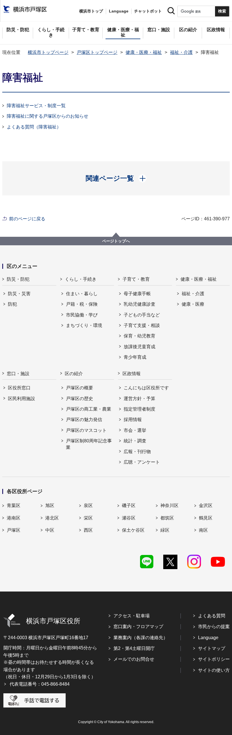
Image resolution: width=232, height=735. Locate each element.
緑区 (164, 530)
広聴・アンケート (142, 462)
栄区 (88, 518)
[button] (116, 178)
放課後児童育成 (139, 346)
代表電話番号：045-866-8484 (40, 684)
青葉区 (13, 505)
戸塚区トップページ (97, 52)
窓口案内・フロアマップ (138, 626)
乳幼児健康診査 (139, 304)
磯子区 (129, 505)
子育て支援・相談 (142, 325)
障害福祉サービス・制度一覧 (36, 105)
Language (208, 637)
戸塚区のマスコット (86, 430)
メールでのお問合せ (133, 659)
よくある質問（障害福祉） (34, 126)
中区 (49, 530)
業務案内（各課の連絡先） (140, 637)
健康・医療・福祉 (144, 52)
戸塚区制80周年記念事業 (89, 443)
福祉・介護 (181, 52)
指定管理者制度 (139, 409)
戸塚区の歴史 (79, 398)
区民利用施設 (21, 398)
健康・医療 (193, 304)
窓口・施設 (18, 373)
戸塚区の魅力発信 (84, 419)
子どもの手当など (142, 314)
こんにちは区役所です (146, 387)
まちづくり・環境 (84, 325)
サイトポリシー (214, 659)
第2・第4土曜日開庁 (134, 648)
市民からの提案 (214, 626)
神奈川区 (169, 505)
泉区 (88, 505)
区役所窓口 (19, 387)
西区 (88, 530)
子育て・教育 (136, 279)
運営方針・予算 (139, 398)
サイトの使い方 (214, 670)
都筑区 (167, 518)
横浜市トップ (91, 11)
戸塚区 (13, 530)
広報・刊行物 (137, 451)
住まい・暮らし (82, 293)
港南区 (13, 518)
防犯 (12, 304)
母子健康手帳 (137, 293)
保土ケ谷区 (133, 530)
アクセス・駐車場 (131, 615)
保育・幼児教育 (139, 335)
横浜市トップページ (48, 52)
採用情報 (133, 419)
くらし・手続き (80, 279)
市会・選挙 (135, 430)
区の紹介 (74, 373)
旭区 (49, 505)
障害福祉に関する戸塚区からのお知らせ (47, 116)
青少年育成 (135, 357)
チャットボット (148, 11)
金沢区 (205, 505)
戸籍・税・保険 (82, 304)
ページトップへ (116, 241)
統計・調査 (135, 440)
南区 (203, 530)
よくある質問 (211, 615)
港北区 (52, 518)
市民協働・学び (82, 314)
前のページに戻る (27, 218)
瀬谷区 (129, 518)
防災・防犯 (18, 279)
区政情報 (132, 373)
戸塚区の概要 (79, 387)
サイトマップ (211, 648)
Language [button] (118, 11)
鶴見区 (205, 518)
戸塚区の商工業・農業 (88, 409)
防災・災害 (19, 293)
